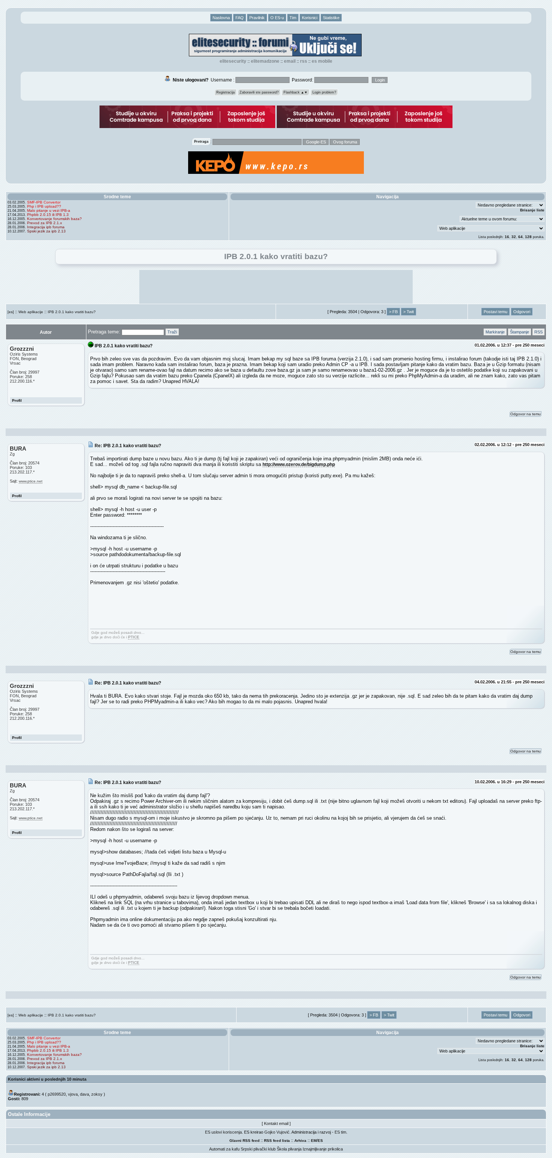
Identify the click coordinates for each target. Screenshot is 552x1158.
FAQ (239, 17)
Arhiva (300, 1140)
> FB (393, 311)
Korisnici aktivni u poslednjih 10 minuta (47, 1079)
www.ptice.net (30, 481)
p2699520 (57, 1094)
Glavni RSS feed (244, 1140)
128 (528, 237)
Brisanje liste (532, 210)
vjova (73, 1094)
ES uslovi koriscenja (223, 1132)
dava (84, 1094)
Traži (172, 332)
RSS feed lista (277, 1140)
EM (314, 1140)
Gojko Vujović (277, 1132)
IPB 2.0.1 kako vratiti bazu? (72, 312)
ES (320, 1140)
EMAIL (290, 61)
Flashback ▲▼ (296, 92)
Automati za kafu (224, 1149)
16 (507, 237)
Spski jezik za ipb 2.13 (46, 231)
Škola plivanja (289, 1149)
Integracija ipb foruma (46, 227)
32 (513, 237)
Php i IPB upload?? (44, 206)
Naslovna (221, 17)
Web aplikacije (30, 312)
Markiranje (495, 332)
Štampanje (519, 332)
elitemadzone (265, 61)
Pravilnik (257, 17)
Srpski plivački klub (258, 1149)
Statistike (331, 17)
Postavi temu (495, 311)
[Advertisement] (276, 287)
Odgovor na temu (525, 414)
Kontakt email (276, 1123)
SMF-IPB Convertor (43, 202)
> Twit (408, 311)
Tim (293, 17)
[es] (11, 312)
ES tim (340, 1132)
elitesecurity (233, 61)
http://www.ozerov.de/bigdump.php (298, 464)
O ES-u (277, 17)
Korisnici (309, 17)
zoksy (97, 1094)
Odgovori (521, 311)
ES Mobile (322, 61)
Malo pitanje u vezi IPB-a (48, 210)
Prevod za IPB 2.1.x (44, 223)
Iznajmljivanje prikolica (323, 1149)
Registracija (225, 92)
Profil (17, 400)
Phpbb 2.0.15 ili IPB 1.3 (48, 215)
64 (520, 237)
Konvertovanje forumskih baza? (54, 219)
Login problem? (324, 92)
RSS (303, 61)
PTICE (133, 637)
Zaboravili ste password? (259, 92)
